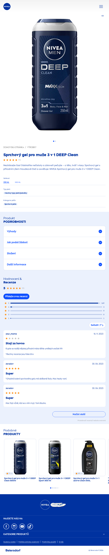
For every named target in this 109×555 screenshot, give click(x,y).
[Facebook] (6, 526)
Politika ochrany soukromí (28, 542)
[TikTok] (30, 526)
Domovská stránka (13, 147)
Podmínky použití (49, 542)
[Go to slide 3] (54, 488)
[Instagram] (14, 526)
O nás (61, 542)
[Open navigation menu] (101, 6)
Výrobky (31, 147)
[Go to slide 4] (55, 488)
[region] (54, 75)
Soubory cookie (9, 542)
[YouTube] (22, 526)
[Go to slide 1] (53, 141)
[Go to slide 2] (55, 141)
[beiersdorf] (13, 550)
